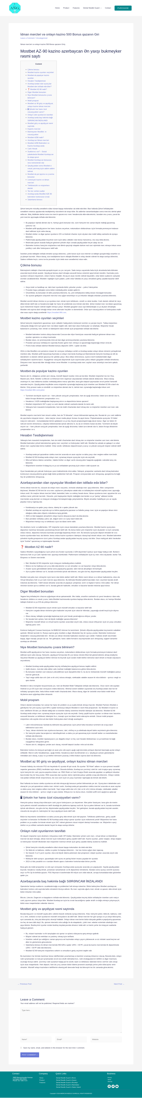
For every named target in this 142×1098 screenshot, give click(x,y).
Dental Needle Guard (91, 8)
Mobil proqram (33, 101)
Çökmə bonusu (33, 70)
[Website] (106, 1040)
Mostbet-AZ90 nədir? (36, 137)
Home (57, 8)
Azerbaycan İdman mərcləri (38, 140)
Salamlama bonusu (35, 200)
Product (66, 8)
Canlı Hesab (32, 149)
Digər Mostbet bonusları (37, 92)
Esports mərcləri (34, 129)
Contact (108, 8)
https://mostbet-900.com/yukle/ (32, 390)
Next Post (119, 984)
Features (76, 8)
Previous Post (24, 984)
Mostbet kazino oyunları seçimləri (41, 72)
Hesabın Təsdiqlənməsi (37, 81)
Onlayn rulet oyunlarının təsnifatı (40, 115)
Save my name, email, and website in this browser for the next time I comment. (54, 1048)
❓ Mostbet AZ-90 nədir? (37, 89)
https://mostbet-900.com (56, 312)
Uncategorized (41, 38)
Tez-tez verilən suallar (36, 191)
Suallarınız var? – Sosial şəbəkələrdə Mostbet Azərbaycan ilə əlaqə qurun (40, 154)
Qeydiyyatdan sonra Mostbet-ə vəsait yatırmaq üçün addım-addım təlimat (41, 168)
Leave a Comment (27, 38)
